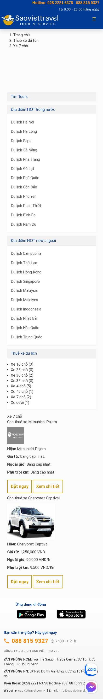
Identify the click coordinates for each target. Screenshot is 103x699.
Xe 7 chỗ (18, 397)
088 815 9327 (87, 3)
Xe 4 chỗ (18, 386)
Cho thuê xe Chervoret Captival (33, 498)
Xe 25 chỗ (19, 370)
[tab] (51, 96)
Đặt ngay (20, 486)
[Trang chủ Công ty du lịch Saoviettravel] (31, 19)
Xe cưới (17, 402)
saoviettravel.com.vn (32, 690)
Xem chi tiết (48, 486)
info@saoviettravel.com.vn (77, 690)
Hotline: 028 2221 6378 (52, 3)
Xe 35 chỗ (19, 381)
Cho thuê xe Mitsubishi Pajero (32, 422)
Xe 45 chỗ (19, 391)
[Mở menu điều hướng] (94, 18)
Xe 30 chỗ (19, 375)
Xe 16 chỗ (19, 364)
